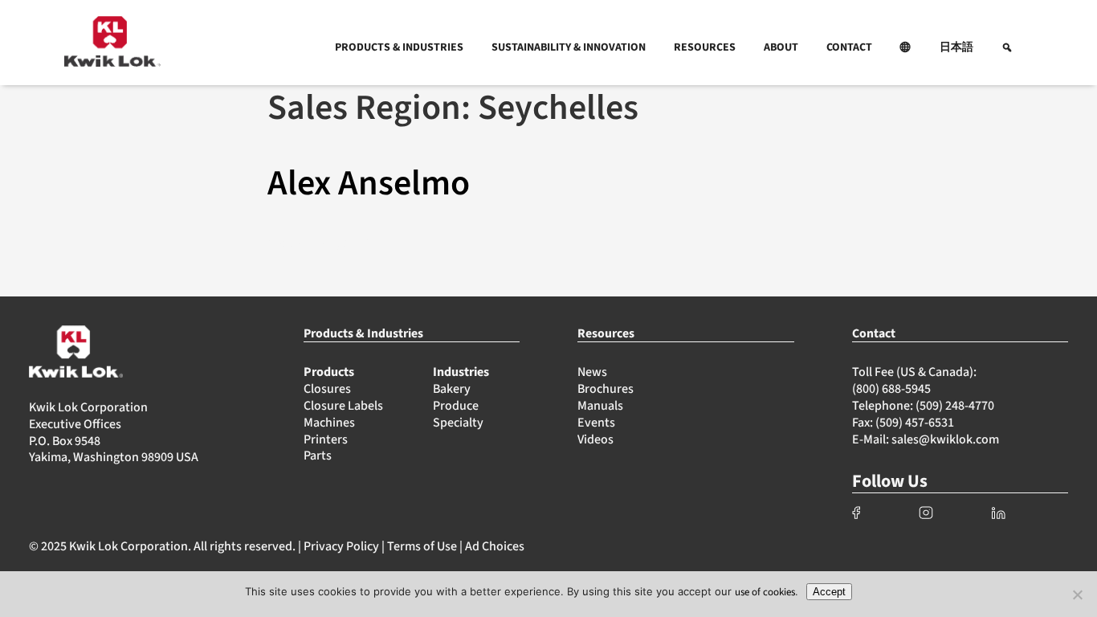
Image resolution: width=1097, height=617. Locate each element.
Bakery (452, 389)
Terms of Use (422, 546)
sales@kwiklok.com (945, 439)
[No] (1077, 594)
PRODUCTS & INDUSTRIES (399, 47)
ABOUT (781, 47)
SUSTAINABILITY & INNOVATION (568, 47)
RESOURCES (705, 47)
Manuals (600, 406)
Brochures (605, 389)
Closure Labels (343, 406)
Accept (829, 592)
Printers (326, 439)
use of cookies (765, 592)
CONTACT (849, 47)
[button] (906, 47)
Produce (456, 406)
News (592, 372)
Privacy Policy (341, 546)
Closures (327, 389)
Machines (329, 422)
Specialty (458, 422)
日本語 (956, 47)
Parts (318, 455)
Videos (595, 439)
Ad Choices (494, 546)
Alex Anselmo (368, 183)
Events (596, 422)
